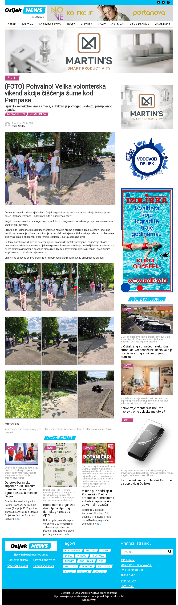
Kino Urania (86, 561)
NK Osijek (70, 566)
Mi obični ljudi (16, 114)
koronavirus (72, 550)
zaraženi (87, 566)
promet (69, 561)
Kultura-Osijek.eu (43, 565)
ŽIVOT (102, 24)
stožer (69, 571)
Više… (17, 518)
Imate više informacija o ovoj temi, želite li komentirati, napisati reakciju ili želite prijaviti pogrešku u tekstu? (58, 431)
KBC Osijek (104, 566)
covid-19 (99, 571)
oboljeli (84, 571)
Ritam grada (38, 114)
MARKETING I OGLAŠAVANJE (136, 565)
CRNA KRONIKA (139, 24)
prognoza (98, 555)
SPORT (71, 24)
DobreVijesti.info (17, 560)
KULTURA (87, 24)
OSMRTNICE (162, 24)
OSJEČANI (117, 24)
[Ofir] (93, 599)
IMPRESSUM (128, 559)
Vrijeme (81, 555)
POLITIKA (27, 24)
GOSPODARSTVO (50, 24)
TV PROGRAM (128, 580)
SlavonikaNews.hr (44, 560)
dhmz (68, 555)
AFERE (12, 24)
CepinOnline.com (17, 565)
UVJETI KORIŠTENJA (132, 570)
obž (101, 561)
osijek (104, 550)
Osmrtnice (127, 586)
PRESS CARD (128, 575)
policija (90, 550)
